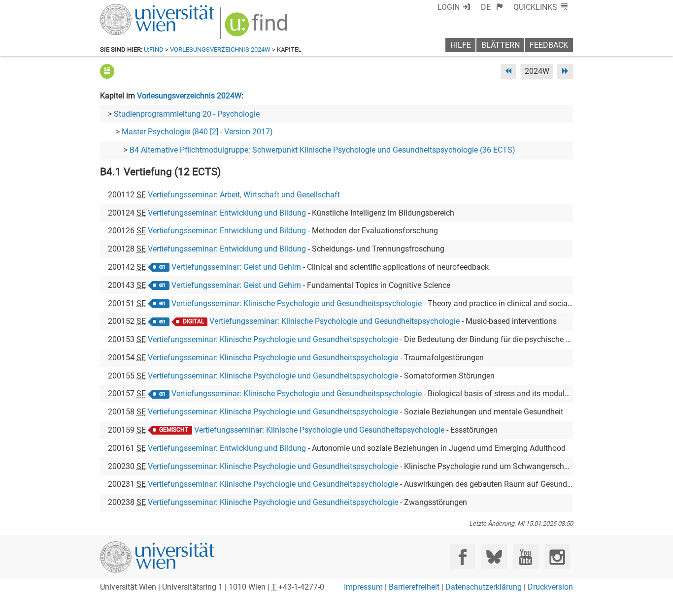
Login (448, 7)
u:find (154, 49)
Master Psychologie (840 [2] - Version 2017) (197, 131)
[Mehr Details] (107, 71)
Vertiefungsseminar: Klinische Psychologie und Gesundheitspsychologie (296, 303)
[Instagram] (557, 556)
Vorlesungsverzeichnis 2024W (220, 49)
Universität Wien (134, 8)
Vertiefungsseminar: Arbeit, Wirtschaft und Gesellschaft (244, 194)
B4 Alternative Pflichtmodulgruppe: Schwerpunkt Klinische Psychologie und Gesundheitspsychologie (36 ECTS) (322, 150)
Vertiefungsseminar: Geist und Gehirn (236, 267)
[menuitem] (492, 7)
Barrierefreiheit (414, 587)
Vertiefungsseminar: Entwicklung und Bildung (227, 213)
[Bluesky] (493, 556)
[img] (257, 27)
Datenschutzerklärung (483, 587)
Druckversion (550, 587)
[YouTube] (525, 556)
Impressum (363, 587)
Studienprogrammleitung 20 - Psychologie (187, 114)
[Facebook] (462, 556)
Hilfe (460, 45)
